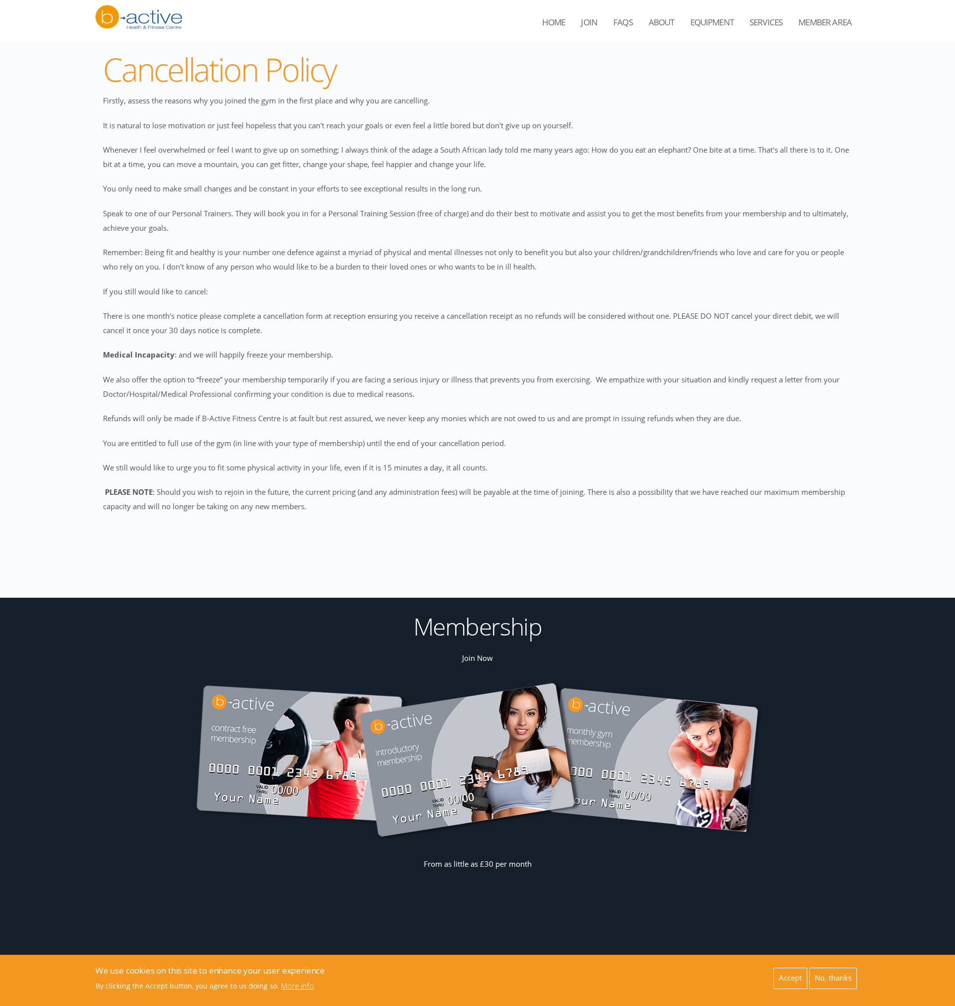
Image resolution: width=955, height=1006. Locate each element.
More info (297, 986)
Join (589, 22)
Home (554, 22)
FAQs (623, 22)
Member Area (829, 25)
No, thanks (833, 977)
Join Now (477, 658)
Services (770, 25)
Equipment (716, 25)
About (665, 25)
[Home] (139, 11)
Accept (790, 977)
